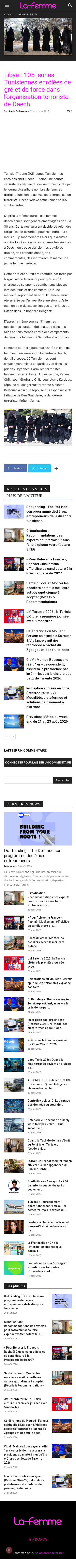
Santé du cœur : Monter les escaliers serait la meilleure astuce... (46, 942)
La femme (9, 866)
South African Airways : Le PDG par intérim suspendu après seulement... (48, 1185)
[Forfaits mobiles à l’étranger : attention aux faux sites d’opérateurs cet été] (14, 1268)
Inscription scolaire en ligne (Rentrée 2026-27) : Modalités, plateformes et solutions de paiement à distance (47, 697)
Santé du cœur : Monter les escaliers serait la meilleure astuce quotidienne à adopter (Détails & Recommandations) (47, 592)
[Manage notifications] (9, 1550)
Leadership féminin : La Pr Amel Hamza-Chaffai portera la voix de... (48, 1226)
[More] (56, 468)
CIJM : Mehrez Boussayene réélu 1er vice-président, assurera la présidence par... (49, 1003)
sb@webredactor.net (49, 1553)
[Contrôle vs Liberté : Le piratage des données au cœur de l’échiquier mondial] (14, 1106)
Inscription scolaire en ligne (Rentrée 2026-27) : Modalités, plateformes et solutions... (48, 1024)
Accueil (8, 14)
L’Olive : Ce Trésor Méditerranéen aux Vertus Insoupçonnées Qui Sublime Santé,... (50, 1165)
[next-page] (13, 736)
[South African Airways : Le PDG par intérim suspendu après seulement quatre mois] (14, 1186)
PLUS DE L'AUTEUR (24, 496)
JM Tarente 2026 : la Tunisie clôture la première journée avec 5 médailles (48, 616)
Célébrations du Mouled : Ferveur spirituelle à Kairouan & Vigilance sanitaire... (50, 983)
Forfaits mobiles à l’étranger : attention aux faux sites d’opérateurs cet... (47, 1267)
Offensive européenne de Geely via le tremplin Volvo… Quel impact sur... (48, 1124)
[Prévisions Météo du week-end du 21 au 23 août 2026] (14, 721)
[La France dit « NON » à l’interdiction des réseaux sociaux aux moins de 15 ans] (14, 1248)
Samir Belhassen (18, 111)
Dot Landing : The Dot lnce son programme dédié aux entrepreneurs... (32, 855)
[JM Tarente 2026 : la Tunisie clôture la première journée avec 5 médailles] (14, 616)
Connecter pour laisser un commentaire (38, 762)
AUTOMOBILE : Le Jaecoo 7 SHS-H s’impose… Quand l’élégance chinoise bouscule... (49, 1084)
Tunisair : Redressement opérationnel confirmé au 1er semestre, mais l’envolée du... (47, 1206)
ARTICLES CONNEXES (26, 489)
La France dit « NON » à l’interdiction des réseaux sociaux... (45, 1246)
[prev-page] (6, 736)
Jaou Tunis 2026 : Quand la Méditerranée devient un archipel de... (50, 1063)
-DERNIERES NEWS (26, 14)
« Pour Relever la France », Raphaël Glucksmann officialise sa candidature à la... (48, 921)
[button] (6, 5)
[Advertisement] (38, 141)
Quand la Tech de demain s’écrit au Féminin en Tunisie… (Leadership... (49, 1144)
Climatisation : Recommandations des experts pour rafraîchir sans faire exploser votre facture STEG (48, 540)
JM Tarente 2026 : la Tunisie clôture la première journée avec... (46, 962)
